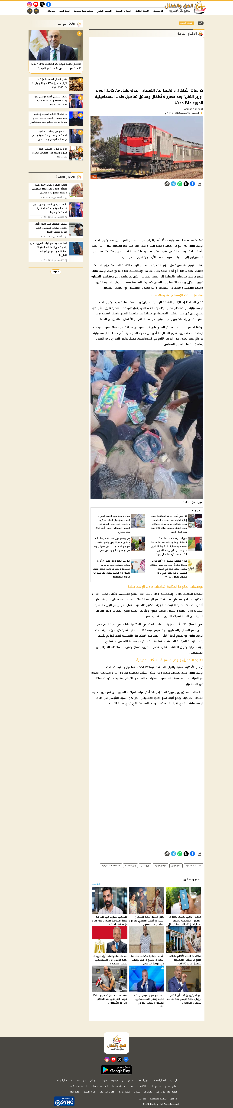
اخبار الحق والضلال (99, 1086)
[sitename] (116, 1043)
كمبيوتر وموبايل (118, 1086)
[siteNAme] (185, 8)
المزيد (55, 272)
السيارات (154, 678)
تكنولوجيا (148, 1092)
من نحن (173, 1099)
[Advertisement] (147, 62)
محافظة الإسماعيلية (111, 865)
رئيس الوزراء (112, 605)
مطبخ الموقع (171, 1086)
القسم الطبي (104, 11)
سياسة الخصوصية (158, 1099)
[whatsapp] (167, 183)
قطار (159, 245)
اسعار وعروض (124, 1092)
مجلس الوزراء (100, 593)
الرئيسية (158, 11)
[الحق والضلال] (201, 23)
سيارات (137, 1092)
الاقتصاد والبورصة (138, 1086)
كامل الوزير (169, 265)
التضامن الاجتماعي (154, 624)
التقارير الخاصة (124, 11)
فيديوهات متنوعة (83, 11)
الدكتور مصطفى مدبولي (188, 599)
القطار (166, 333)
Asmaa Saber (192, 109)
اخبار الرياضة (61, 1080)
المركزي (191, 282)
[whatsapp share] (179, 183)
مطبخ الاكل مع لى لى (166, 1092)
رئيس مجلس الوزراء (143, 265)
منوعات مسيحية (78, 1080)
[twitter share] (186, 183)
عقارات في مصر (107, 1092)
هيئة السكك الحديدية (142, 672)
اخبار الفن (64, 11)
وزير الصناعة (130, 865)
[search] (30, 11)
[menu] (36, 11)
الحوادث (154, 703)
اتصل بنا (142, 1099)
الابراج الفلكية (89, 1092)
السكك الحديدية (193, 697)
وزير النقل (145, 865)
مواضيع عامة (155, 1086)
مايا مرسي (122, 624)
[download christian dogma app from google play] (116, 1070)
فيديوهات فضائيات (78, 1086)
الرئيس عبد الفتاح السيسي (136, 593)
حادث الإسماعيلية (171, 593)
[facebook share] (192, 183)
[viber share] (173, 183)
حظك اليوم (74, 1092)
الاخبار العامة (142, 11)
